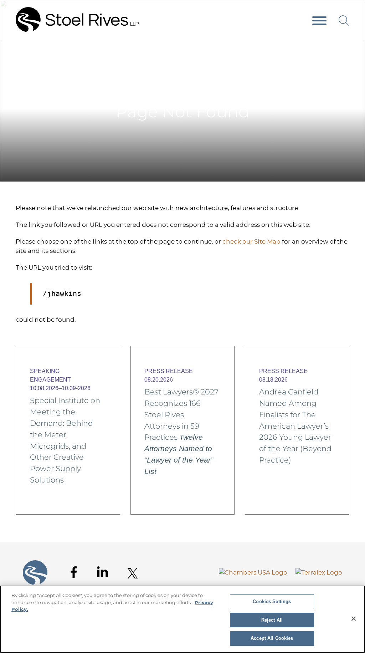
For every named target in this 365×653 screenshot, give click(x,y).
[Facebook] (74, 572)
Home (326, 56)
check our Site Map (251, 242)
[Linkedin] (102, 571)
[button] (344, 56)
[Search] (344, 20)
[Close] (353, 619)
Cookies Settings (272, 601)
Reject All (272, 620)
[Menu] (319, 21)
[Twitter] (133, 573)
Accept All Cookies (272, 638)
